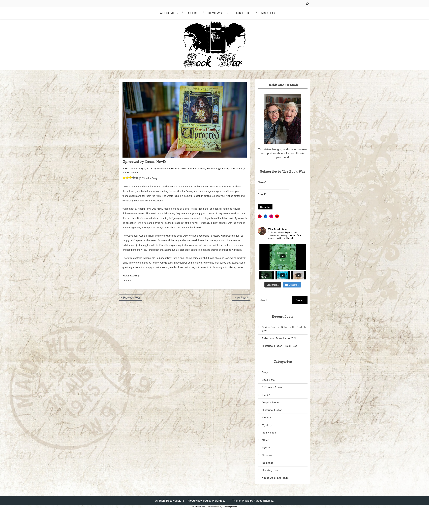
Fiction (201, 168)
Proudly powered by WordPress (206, 500)
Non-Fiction (269, 432)
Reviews (215, 13)
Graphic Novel (270, 402)
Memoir (266, 417)
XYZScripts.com (230, 506)
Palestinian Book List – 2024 (279, 338)
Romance (267, 462)
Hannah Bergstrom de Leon (171, 168)
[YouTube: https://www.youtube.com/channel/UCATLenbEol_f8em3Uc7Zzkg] (277, 216)
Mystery (267, 425)
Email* (262, 194)
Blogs (192, 13)
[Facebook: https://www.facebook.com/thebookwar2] (265, 216)
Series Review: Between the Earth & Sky (284, 329)
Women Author (130, 172)
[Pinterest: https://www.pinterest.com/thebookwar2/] (260, 216)
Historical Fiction (272, 410)
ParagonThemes (263, 500)
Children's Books (272, 387)
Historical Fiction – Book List (279, 345)
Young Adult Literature (275, 477)
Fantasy (240, 168)
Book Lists (241, 13)
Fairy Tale (229, 168)
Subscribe (294, 284)
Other (265, 440)
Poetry (266, 447)
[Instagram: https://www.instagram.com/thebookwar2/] (271, 216)
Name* (262, 182)
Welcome (167, 13)
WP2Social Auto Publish (202, 506)
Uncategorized (271, 470)
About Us (268, 13)
